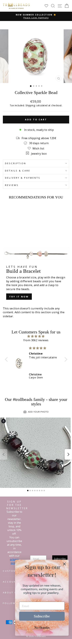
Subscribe (42, 616)
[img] (36, 336)
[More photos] (68, 454)
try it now (19, 296)
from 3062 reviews (35, 340)
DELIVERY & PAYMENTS (22, 177)
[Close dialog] (64, 564)
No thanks (42, 627)
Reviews (12, 185)
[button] (7, 359)
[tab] (27, 490)
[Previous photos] (3, 454)
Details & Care (17, 170)
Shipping (30, 105)
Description (15, 163)
